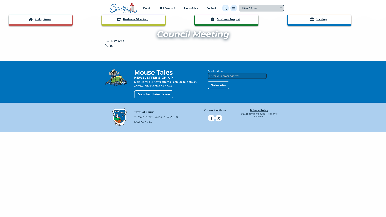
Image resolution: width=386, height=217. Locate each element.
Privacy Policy (259, 110)
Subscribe (218, 85)
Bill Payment (167, 7)
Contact (211, 7)
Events (147, 7)
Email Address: (215, 71)
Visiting (321, 19)
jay (110, 45)
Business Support (228, 19)
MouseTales (191, 7)
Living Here (43, 19)
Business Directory (135, 19)
